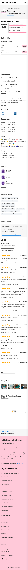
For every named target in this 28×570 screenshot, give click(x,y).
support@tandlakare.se (7, 555)
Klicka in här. (20, 463)
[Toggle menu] (25, 2)
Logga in (3, 544)
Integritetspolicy (5, 530)
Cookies (3, 533)
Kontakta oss (4, 522)
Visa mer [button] (3, 105)
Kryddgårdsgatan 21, (16, 13)
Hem (2, 431)
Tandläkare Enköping (10, 431)
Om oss (3, 518)
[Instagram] (6, 559)
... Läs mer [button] (4, 345)
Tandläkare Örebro (6, 495)
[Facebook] (3, 559)
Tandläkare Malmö (6, 484)
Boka (24, 46)
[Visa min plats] (25, 412)
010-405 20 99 (5, 551)
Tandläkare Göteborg (6, 480)
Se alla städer (4, 510)
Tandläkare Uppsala (6, 488)
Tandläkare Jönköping (7, 506)
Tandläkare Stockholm (7, 477)
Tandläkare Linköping (6, 502)
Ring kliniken (10, 15)
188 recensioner (4, 31)
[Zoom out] (25, 410)
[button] (14, 386)
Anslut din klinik (5, 541)
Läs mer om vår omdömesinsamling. (11, 235)
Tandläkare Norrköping (7, 499)
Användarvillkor (5, 526)
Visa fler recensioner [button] (8, 373)
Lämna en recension (7, 250)
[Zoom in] (25, 408)
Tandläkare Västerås (6, 491)
